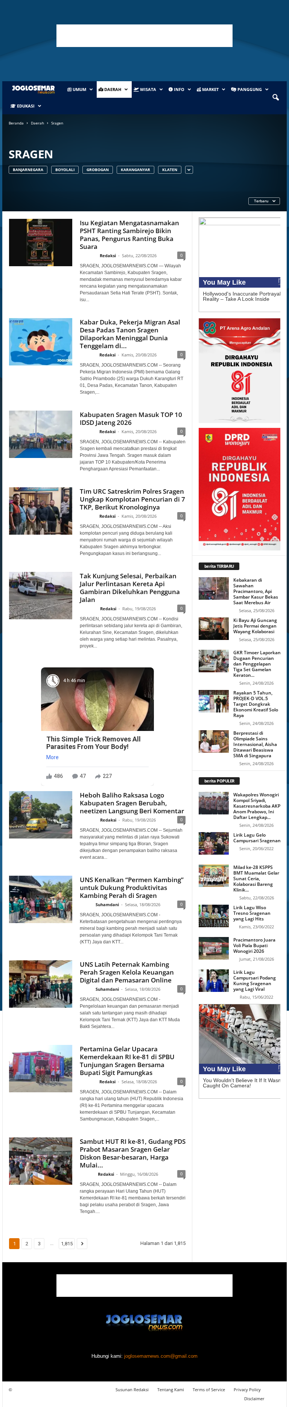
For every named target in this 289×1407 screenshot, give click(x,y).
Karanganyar (135, 169)
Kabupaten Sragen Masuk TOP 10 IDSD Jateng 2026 (131, 418)
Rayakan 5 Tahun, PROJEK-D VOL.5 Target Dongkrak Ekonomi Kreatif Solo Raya (255, 704)
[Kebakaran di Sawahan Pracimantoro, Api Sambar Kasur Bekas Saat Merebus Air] (214, 588)
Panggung (249, 89)
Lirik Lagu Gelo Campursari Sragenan (257, 838)
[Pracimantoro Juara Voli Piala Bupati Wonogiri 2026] (214, 948)
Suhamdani (107, 904)
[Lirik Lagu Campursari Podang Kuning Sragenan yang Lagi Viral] (214, 980)
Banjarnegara (28, 169)
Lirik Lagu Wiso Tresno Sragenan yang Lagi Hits (252, 913)
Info (178, 89)
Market (210, 89)
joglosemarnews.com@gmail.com (161, 1356)
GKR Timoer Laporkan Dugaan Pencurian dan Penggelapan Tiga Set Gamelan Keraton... (257, 663)
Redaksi (108, 255)
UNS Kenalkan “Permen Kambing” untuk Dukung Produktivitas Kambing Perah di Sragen (132, 887)
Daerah (112, 89)
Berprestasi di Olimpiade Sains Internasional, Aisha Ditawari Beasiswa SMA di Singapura (255, 744)
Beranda (16, 123)
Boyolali (65, 169)
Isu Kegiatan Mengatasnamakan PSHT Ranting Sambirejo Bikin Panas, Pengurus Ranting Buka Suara (129, 234)
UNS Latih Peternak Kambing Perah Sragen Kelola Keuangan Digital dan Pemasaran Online (127, 972)
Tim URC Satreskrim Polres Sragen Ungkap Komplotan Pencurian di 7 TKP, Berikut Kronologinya (132, 499)
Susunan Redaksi (132, 1389)
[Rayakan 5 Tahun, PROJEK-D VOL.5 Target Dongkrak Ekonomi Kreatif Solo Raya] (214, 701)
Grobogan (98, 169)
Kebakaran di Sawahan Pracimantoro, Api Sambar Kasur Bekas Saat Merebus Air (255, 591)
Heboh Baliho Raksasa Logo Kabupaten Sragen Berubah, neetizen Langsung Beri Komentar (132, 803)
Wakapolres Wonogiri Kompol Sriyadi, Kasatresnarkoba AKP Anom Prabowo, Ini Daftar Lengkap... (256, 805)
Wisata (147, 89)
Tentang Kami (170, 1389)
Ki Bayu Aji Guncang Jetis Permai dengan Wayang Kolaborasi (255, 626)
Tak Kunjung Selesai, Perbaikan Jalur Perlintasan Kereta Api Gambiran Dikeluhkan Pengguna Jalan (130, 588)
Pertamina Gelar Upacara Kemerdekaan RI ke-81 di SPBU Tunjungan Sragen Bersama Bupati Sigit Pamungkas (127, 1061)
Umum (78, 89)
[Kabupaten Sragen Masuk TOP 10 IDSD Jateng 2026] (40, 434)
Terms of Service (209, 1389)
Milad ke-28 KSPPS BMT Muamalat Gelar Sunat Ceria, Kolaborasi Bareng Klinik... (256, 878)
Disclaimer (254, 1398)
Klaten (169, 169)
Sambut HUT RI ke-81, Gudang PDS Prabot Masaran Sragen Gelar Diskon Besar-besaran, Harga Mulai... (133, 1153)
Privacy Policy (247, 1389)
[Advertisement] (144, 35)
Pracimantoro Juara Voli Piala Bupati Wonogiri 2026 (254, 945)
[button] (275, 97)
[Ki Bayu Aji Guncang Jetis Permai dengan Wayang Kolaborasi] (214, 628)
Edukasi (25, 106)
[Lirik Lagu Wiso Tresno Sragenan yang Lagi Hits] (214, 916)
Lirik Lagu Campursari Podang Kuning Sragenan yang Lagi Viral (254, 980)
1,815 (67, 1243)
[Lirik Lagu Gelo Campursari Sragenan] (214, 843)
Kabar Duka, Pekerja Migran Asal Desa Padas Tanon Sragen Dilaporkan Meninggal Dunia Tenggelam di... (130, 334)
